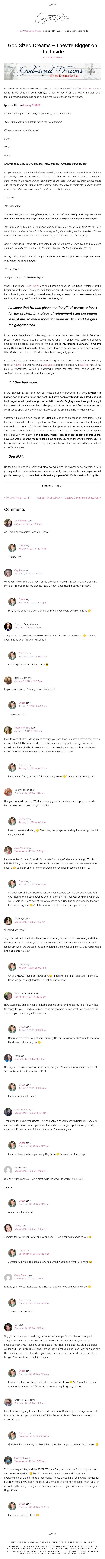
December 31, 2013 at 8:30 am (29, 1403)
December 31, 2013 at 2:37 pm (29, 922)
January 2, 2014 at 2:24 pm (28, 573)
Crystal (21, 545)
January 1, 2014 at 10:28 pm (32, 884)
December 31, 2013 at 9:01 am (33, 1507)
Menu (54, 5)
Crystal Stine (52, 18)
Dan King (47, 364)
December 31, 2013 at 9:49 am (29, 1171)
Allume (17, 364)
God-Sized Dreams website (85, 88)
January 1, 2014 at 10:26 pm (32, 1030)
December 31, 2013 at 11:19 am (33, 1146)
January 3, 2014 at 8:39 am (28, 524)
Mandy (17, 1225)
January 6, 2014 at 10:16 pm (32, 548)
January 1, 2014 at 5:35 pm (27, 627)
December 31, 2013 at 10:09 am (30, 1113)
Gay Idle (18, 570)
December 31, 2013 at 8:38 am (29, 1328)
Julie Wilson (20, 848)
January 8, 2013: (31, 105)
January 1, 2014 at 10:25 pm (32, 1088)
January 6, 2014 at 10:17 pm (32, 602)
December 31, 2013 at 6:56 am (29, 1461)
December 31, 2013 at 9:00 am (33, 1374)
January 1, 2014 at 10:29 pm (32, 822)
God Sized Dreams (52, 58)
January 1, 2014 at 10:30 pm (32, 656)
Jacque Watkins (22, 727)
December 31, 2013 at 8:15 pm (29, 793)
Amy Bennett (20, 520)
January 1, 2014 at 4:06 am (28, 731)
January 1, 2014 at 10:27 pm (32, 967)
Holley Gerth (32, 286)
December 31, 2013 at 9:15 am (29, 1278)
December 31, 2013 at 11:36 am (30, 1059)
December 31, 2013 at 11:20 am (33, 1253)
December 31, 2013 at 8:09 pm (29, 851)
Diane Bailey (20, 1109)
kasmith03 (19, 1458)
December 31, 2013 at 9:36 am (29, 1229)
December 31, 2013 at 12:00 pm (30, 996)
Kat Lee (84, 364)
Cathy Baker (20, 1275)
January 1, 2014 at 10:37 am (28, 681)
